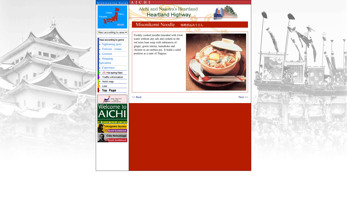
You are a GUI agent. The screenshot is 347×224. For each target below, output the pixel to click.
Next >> (243, 97)
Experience (108, 67)
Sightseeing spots (111, 44)
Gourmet (107, 53)
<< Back (137, 97)
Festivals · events (111, 49)
